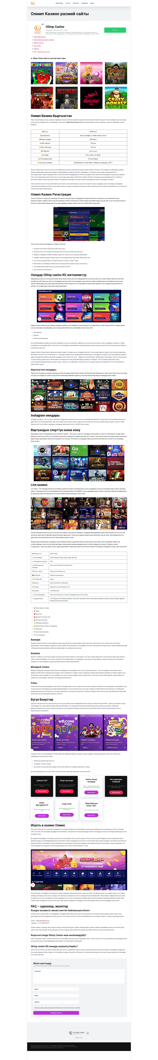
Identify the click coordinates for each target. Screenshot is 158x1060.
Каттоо (68, 3)
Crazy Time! (66, 804)
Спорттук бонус (66, 781)
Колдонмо (84, 3)
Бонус (46, 131)
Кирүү (92, 3)
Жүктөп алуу (93, 151)
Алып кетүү (42, 791)
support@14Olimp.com (42, 920)
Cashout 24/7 (42, 781)
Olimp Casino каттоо (40, 37)
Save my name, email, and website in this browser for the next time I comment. (58, 1008)
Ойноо (115, 30)
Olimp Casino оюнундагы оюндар (44, 40)
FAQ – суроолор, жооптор (41, 52)
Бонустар (76, 3)
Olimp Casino (59, 3)
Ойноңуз (36, 49)
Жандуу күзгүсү (39, 43)
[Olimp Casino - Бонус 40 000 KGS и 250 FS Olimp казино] (33, 2)
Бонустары (37, 46)
